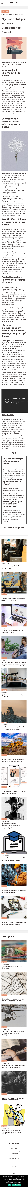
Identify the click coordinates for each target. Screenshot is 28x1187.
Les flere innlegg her (14, 527)
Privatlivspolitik (16, 1184)
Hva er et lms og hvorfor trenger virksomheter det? (12, 631)
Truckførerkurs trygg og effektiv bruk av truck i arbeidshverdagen (13, 728)
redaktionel (5, 11)
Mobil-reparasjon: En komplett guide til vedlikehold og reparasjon (13, 923)
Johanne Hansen (19, 14)
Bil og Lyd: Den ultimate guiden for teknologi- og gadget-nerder (12, 999)
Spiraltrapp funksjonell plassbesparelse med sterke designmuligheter (11, 826)
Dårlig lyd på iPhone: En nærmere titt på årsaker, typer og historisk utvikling (13, 1033)
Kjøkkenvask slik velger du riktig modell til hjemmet (12, 696)
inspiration (4, 561)
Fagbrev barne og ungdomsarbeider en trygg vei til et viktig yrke (13, 859)
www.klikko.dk (15, 1158)
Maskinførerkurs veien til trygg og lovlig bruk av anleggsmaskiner (12, 760)
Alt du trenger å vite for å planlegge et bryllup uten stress (13, 792)
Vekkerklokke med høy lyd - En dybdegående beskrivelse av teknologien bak (11, 1132)
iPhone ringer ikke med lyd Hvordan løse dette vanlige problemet (13, 1066)
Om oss (14, 1173)
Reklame (14, 1171)
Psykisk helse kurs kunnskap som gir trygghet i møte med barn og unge (13, 664)
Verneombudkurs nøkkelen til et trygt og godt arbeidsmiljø (14, 891)
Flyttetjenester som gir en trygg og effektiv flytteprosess (13, 599)
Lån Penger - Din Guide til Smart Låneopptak (12, 967)
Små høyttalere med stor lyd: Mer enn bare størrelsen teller (12, 1099)
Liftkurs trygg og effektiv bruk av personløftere (12, 567)
